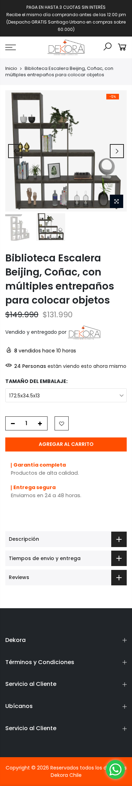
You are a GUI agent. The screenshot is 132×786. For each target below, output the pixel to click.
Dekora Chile (66, 775)
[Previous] (15, 151)
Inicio (11, 68)
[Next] (117, 151)
